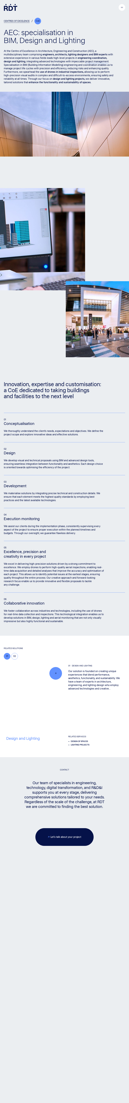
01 (7, 656)
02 (14, 656)
